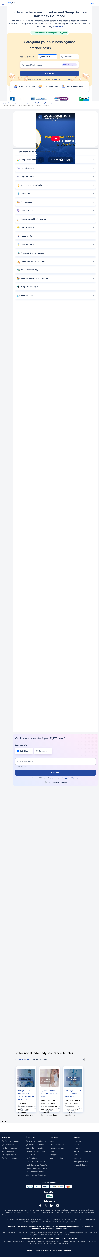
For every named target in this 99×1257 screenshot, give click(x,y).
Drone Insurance (27, 295)
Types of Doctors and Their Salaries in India (49, 1093)
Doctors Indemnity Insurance (42, 103)
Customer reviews (57, 1145)
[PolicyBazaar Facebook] (40, 1205)
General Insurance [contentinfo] (12, 1141)
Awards (52, 1151)
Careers (76, 1148)
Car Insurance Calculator (35, 1172)
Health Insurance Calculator (36, 1165)
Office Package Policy (29, 270)
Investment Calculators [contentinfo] (38, 1141)
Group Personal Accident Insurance (34, 278)
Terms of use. (67, 79)
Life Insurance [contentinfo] (10, 1145)
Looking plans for (27, 57)
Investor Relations (80, 1165)
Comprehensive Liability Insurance (34, 219)
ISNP (75, 1155)
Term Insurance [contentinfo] (11, 1148)
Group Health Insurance (30, 160)
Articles (52, 1141)
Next (83, 1059)
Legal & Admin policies (82, 1151)
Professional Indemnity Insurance (19, 103)
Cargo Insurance (27, 177)
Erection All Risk (27, 236)
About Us (77, 1141)
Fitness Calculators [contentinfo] (36, 1145)
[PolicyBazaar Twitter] (46, 1205)
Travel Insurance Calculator (36, 1168)
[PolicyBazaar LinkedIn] (52, 1205)
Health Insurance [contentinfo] (11, 1155)
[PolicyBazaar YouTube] (57, 1205)
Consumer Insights (57, 1158)
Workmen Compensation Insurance (34, 185)
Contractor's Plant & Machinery (33, 261)
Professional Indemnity (29, 193)
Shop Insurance (27, 210)
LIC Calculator (31, 1158)
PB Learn (53, 1155)
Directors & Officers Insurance (32, 253)
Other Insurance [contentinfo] (11, 1158)
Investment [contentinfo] (9, 1151)
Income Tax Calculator (34, 1148)
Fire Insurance (26, 202)
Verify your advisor (80, 1161)
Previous (78, 1059)
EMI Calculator (31, 1155)
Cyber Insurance (27, 244)
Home (4, 103)
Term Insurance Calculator (36, 1151)
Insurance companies (58, 1148)
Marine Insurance (27, 168)
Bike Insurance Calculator (36, 1175)
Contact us (77, 1158)
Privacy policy (57, 79)
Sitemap (76, 1145)
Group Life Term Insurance (31, 287)
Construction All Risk (29, 227)
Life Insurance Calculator (35, 1161)
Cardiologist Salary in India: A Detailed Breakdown (73, 1093)
